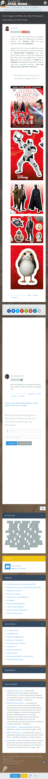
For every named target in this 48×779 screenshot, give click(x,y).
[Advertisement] (24, 344)
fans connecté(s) (19, 567)
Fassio (21, 727)
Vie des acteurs (23, 548)
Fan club (35, 529)
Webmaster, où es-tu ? (14, 591)
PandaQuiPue (17, 375)
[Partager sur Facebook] (9, 311)
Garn (30, 715)
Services (23, 541)
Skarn (30, 403)
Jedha (18, 729)
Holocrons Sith (12, 653)
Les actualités (14, 403)
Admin (29, 295)
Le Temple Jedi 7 (12, 630)
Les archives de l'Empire (15, 659)
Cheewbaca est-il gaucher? (16, 603)
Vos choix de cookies (29, 756)
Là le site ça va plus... (14, 594)
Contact (39, 756)
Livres (39, 532)
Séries (14, 541)
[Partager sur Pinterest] (22, 311)
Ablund (25, 727)
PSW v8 (4, 756)
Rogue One (20, 539)
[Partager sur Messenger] (13, 311)
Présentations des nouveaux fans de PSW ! (21, 584)
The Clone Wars (36, 544)
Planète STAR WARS (18, 3)
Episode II (35, 522)
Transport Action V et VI (15, 691)
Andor (10, 522)
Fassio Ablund (12, 727)
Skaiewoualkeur (10, 405)
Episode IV (23, 524)
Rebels (11, 539)
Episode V (13, 527)
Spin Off (38, 541)
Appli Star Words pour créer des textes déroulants (24, 587)
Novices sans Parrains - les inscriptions (20, 656)
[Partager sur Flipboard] (31, 311)
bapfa (18, 405)
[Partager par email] (39, 311)
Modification (31, 394)
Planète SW (25, 536)
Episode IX (34, 524)
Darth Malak (11, 740)
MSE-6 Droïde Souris (14, 733)
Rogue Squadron (33, 539)
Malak (24, 740)
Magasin (13, 534)
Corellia (21, 695)
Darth (34, 745)
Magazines (22, 534)
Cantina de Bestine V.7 (14, 650)
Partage (14, 776)
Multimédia (33, 534)
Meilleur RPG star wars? (15, 613)
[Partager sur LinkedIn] (35, 311)
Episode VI (23, 527)
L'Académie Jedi (12, 634)
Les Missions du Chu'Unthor (16, 643)
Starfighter (10, 544)
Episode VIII (13, 529)
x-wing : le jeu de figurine (15, 607)
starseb (14, 28)
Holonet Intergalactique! (15, 637)
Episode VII (34, 527)
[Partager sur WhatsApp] (26, 311)
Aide (24, 776)
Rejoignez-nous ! (8, 759)
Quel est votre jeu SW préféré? (17, 610)
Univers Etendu (31, 546)
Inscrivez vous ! (24, 443)
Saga (8, 541)
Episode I (26, 522)
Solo (31, 541)
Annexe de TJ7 (12, 646)
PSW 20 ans (36, 536)
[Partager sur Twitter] (18, 311)
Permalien (15, 297)
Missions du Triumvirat (14, 640)
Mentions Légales (15, 756)
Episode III (13, 524)
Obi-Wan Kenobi (12, 536)
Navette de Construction (15, 703)
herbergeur (11, 600)
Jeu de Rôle (19, 532)
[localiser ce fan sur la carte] (28, 32)
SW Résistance (22, 544)
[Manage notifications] (44, 762)
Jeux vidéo (30, 532)
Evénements (24, 529)
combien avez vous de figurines (17, 597)
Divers (17, 522)
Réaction (35, 295)
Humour (9, 532)
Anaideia (24, 405)
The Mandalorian (16, 546)
